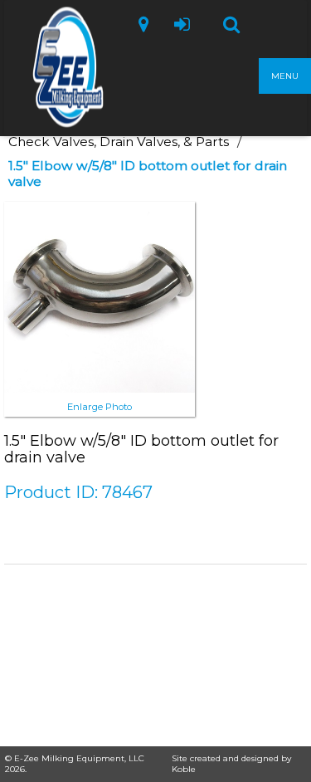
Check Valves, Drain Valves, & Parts (118, 141)
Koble (184, 769)
